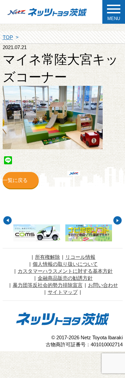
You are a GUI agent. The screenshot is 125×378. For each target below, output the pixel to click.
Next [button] (117, 220)
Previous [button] (7, 220)
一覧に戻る (15, 180)
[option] (37, 232)
